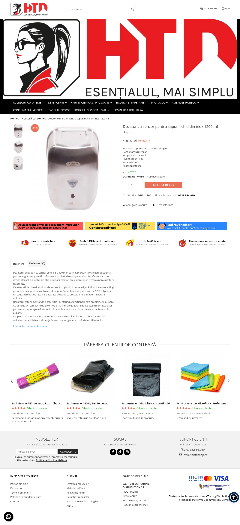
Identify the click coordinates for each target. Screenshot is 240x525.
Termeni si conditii (20, 492)
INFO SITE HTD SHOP (24, 476)
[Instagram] (127, 452)
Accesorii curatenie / (34, 118)
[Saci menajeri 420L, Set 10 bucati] (92, 376)
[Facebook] (113, 452)
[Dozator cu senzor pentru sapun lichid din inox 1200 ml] (72, 170)
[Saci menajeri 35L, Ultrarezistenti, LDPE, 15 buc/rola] (147, 376)
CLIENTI (72, 476)
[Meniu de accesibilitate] (234, 497)
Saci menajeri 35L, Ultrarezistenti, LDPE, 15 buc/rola (155, 403)
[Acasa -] (29, 9)
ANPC (70, 505)
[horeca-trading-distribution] (120, 59)
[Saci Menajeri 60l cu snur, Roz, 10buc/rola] (37, 376)
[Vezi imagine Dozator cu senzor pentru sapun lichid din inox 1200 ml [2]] (18, 163)
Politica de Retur (76, 492)
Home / (15, 118)
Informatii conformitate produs (30, 326)
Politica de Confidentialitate (51, 460)
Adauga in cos (163, 185)
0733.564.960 (195, 449)
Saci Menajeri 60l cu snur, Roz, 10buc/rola (38, 403)
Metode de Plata (76, 488)
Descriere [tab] (18, 263)
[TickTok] (120, 452)
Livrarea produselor (77, 483)
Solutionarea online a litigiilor (83, 501)
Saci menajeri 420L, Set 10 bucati (88, 403)
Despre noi (16, 488)
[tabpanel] (72, 170)
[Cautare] (132, 9)
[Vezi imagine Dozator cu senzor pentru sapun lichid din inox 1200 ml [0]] (18, 131)
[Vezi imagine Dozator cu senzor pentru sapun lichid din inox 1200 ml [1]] (18, 147)
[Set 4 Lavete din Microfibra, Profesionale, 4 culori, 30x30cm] (202, 376)
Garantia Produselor (78, 497)
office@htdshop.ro (195, 455)
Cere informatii (165, 205)
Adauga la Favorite (136, 205)
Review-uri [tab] (37, 263)
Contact (14, 501)
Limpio (126, 132)
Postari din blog (19, 483)
